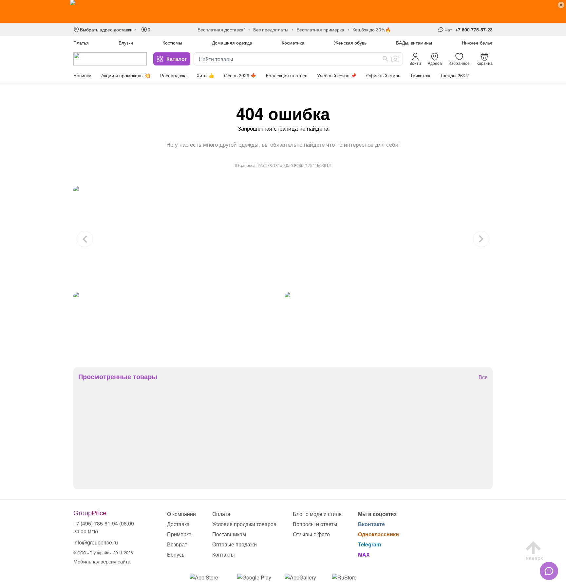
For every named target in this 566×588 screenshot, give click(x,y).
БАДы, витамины (414, 43)
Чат (448, 29)
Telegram (369, 544)
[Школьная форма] (389, 325)
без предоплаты (270, 29)
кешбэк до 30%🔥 (371, 29)
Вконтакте (371, 524)
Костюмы (172, 43)
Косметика (293, 43)
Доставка (178, 524)
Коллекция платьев (286, 75)
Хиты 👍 (205, 75)
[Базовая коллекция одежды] (177, 325)
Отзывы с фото (311, 534)
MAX (364, 554)
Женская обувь (350, 43)
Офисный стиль (383, 75)
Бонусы (176, 554)
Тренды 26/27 (454, 75)
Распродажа (173, 75)
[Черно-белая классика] (283, 237)
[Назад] (85, 239)
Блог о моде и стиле (317, 514)
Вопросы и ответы (315, 524)
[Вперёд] (481, 239)
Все (483, 377)
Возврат (177, 544)
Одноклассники (378, 534)
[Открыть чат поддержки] (549, 571)
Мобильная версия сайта (101, 561)
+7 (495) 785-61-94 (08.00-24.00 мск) (104, 527)
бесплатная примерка (320, 29)
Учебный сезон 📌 (336, 75)
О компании (181, 514)
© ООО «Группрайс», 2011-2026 (103, 552)
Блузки (126, 43)
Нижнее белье (477, 43)
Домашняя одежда (232, 43)
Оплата (221, 514)
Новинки (82, 75)
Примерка (179, 534)
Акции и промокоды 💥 (125, 75)
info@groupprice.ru (95, 542)
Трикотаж (420, 75)
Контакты (223, 554)
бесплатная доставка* (221, 29)
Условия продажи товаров (244, 524)
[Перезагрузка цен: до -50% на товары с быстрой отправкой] (283, 11)
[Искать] (385, 59)
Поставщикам (229, 534)
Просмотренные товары (117, 376)
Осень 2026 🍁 (240, 75)
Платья (81, 43)
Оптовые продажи (234, 544)
